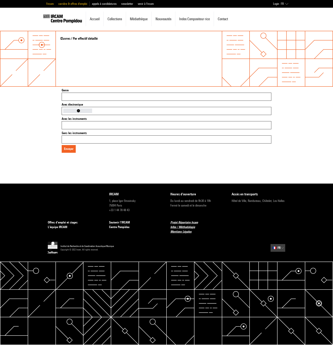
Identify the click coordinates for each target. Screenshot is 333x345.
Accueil (95, 19)
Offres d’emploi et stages (63, 222)
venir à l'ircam (146, 4)
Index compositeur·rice (194, 19)
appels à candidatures (104, 4)
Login (276, 4)
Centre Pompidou (119, 227)
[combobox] (166, 97)
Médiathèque (139, 19)
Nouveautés (163, 19)
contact (223, 19)
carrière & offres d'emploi (72, 4)
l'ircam (50, 4)
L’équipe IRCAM (57, 227)
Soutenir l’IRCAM (119, 222)
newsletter (127, 4)
